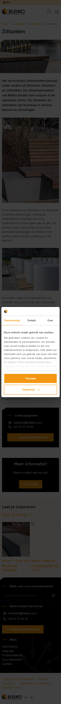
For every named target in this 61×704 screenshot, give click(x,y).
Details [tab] (32, 320)
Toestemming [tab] (12, 320)
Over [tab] (50, 320)
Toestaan (30, 378)
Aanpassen (28, 389)
